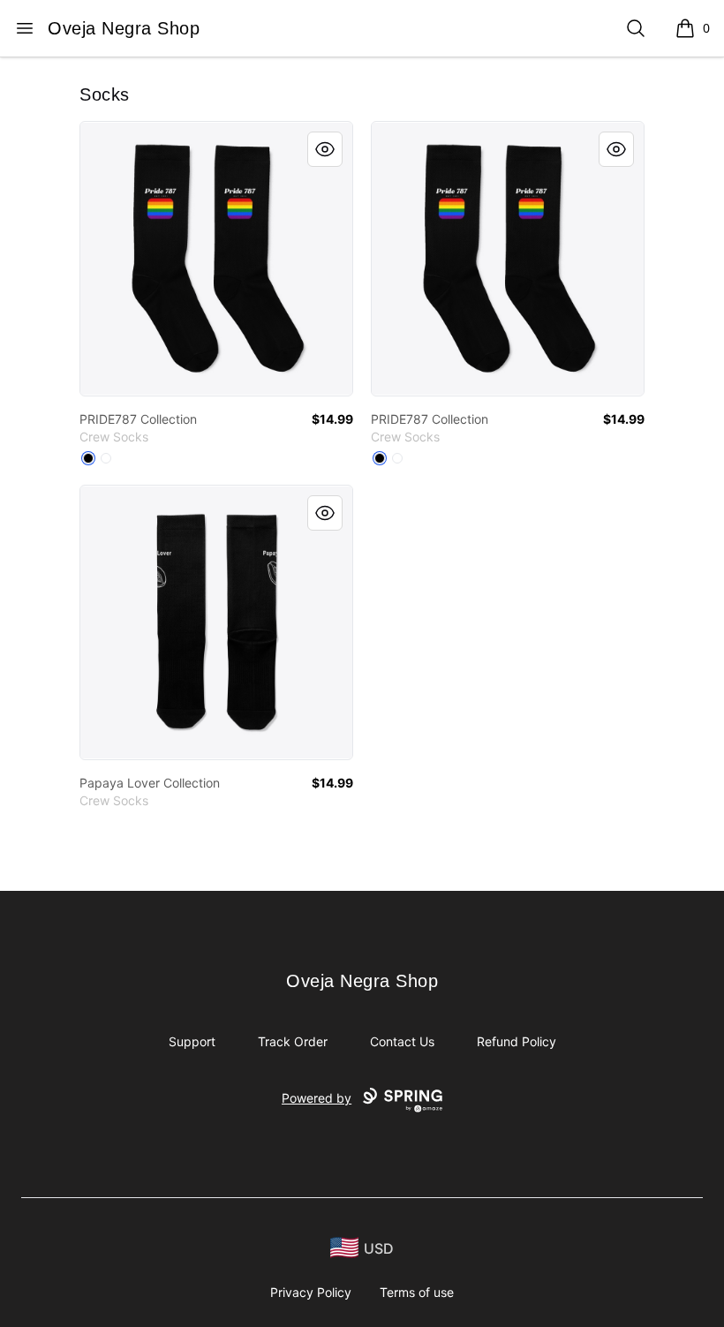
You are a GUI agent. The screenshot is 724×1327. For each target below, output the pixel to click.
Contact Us (402, 1041)
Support (192, 1041)
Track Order (293, 1041)
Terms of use (417, 1292)
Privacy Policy (310, 1292)
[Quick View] (325, 149)
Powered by (316, 1097)
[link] (216, 259)
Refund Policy (516, 1041)
